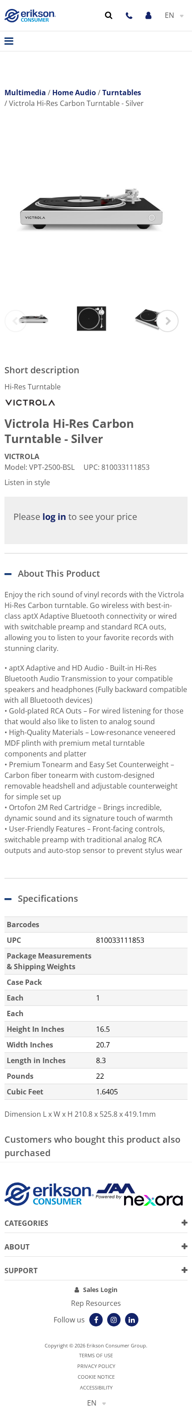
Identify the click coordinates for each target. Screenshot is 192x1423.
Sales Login (100, 1289)
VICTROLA (21, 456)
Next (167, 321)
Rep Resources (96, 1303)
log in (54, 517)
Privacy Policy (96, 1366)
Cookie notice (96, 1376)
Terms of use (96, 1355)
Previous (15, 321)
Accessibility (96, 1387)
